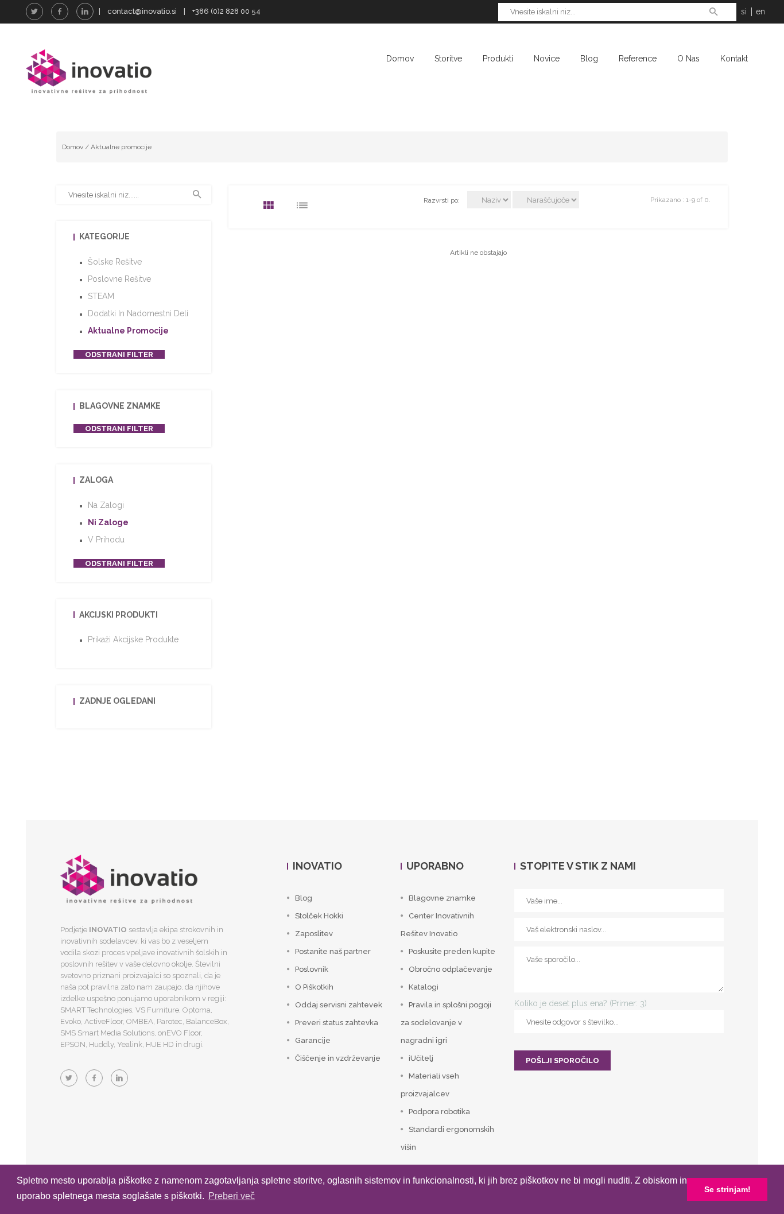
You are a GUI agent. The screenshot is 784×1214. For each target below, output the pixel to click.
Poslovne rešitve (119, 279)
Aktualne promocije (121, 147)
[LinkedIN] (85, 11)
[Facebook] (59, 11)
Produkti (498, 58)
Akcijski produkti (118, 614)
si (744, 11)
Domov (400, 58)
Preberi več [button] (231, 1196)
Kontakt (734, 58)
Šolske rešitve (115, 261)
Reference (638, 58)
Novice (547, 58)
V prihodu (106, 539)
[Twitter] (34, 11)
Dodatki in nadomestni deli (138, 313)
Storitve (448, 58)
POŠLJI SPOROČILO (562, 1060)
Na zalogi (106, 505)
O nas (688, 58)
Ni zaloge (108, 522)
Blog (589, 58)
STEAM (101, 296)
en (760, 11)
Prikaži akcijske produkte (133, 639)
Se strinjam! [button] (727, 1189)
